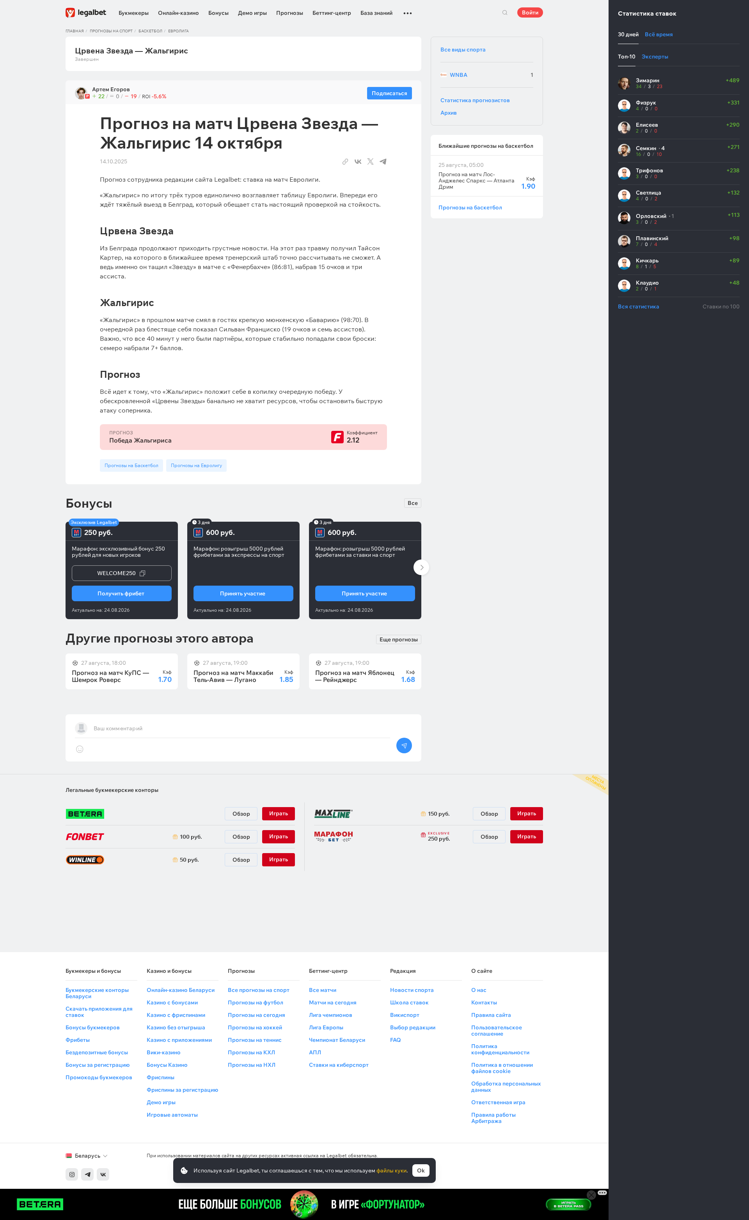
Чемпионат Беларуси (337, 1039)
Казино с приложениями (179, 1039)
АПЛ (315, 1052)
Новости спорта (412, 989)
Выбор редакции (412, 1027)
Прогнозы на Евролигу (196, 465)
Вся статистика (638, 306)
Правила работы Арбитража (493, 1117)
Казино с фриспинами (176, 1014)
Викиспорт (404, 1014)
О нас (478, 989)
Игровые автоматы (172, 1114)
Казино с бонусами (172, 1002)
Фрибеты (78, 1039)
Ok (421, 1170)
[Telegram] (87, 1174)
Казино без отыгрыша (176, 1027)
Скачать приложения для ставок (99, 1011)
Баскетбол (150, 31)
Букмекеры (134, 13)
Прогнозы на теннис (255, 1039)
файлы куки (391, 1170)
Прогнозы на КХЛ (251, 1052)
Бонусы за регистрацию (98, 1064)
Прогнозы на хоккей (255, 1027)
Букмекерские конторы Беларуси (97, 993)
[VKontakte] (103, 1174)
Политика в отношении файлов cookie (502, 1068)
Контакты (484, 1002)
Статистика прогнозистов (475, 100)
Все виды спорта (463, 49)
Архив (448, 113)
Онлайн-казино (178, 13)
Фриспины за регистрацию (182, 1089)
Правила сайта (491, 1014)
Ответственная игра (498, 1102)
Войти (530, 12)
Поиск (505, 12)
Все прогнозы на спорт (258, 989)
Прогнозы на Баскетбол (131, 465)
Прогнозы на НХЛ (251, 1064)
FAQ (395, 1039)
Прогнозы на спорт (111, 31)
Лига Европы (326, 1027)
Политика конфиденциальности (500, 1049)
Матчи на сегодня (333, 1002)
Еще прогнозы (399, 639)
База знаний (376, 13)
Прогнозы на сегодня (256, 1014)
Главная (75, 31)
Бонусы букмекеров (93, 1027)
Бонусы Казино (167, 1064)
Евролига (178, 31)
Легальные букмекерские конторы (112, 789)
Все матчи (322, 989)
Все (413, 502)
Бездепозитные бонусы (97, 1052)
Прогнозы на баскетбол (470, 207)
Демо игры (252, 13)
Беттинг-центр (331, 13)
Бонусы (218, 13)
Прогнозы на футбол (255, 1002)
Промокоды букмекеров (99, 1077)
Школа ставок (409, 1002)
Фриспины (160, 1077)
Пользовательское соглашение (496, 1030)
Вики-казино (164, 1052)
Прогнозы (289, 13)
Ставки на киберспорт (339, 1064)
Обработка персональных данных (506, 1086)
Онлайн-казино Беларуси (181, 989)
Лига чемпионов (330, 1014)
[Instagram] (72, 1174)
